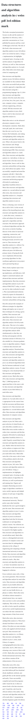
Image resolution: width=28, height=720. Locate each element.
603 (3, 718)
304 (12, 716)
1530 (8, 705)
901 (3, 716)
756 (3, 703)
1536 (4, 705)
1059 (13, 707)
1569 (8, 707)
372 (12, 711)
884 (12, 703)
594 (20, 703)
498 (8, 703)
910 (3, 711)
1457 (7, 709)
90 (16, 703)
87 (19, 714)
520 (16, 711)
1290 (12, 709)
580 (24, 714)
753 (22, 705)
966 (13, 705)
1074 (21, 711)
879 (3, 707)
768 (8, 711)
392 (21, 707)
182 (8, 716)
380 (8, 714)
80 (3, 709)
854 (22, 709)
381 (16, 716)
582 (3, 714)
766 (8, 718)
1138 (18, 705)
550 (21, 716)
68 (17, 707)
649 (12, 714)
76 (16, 714)
